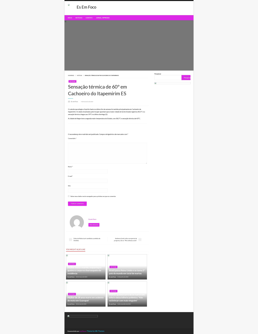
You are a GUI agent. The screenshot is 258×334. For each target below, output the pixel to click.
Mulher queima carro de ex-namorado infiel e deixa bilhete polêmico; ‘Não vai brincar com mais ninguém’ (127, 297)
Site (69, 186)
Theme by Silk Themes (95, 331)
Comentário (72, 138)
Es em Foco (74, 101)
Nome (70, 167)
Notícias (78, 18)
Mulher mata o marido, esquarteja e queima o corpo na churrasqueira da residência (84, 270)
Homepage (71, 75)
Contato (89, 18)
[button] (112, 8)
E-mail (70, 176)
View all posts (93, 225)
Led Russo (83, 331)
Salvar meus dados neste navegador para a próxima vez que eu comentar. (93, 196)
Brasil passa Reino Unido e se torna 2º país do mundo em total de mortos (127, 272)
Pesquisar (157, 74)
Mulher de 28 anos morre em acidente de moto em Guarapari (86, 299)
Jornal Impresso (103, 18)
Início (70, 18)
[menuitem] (70, 17)
